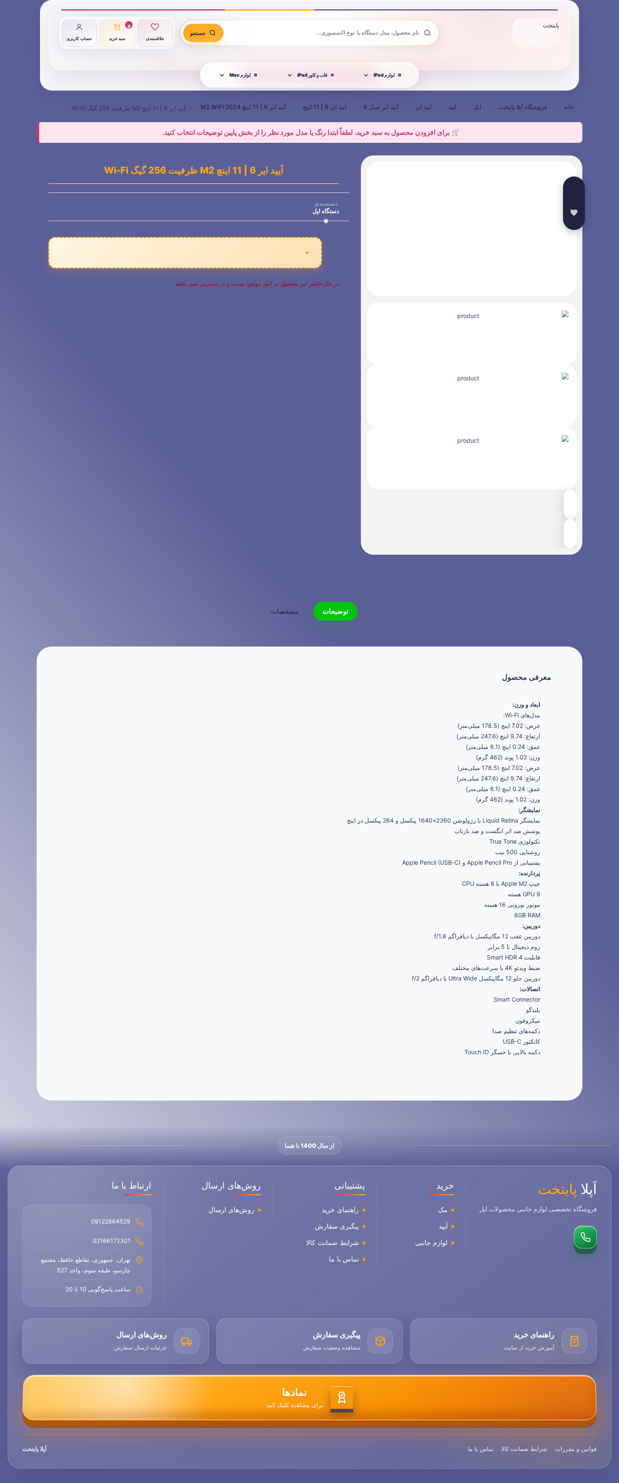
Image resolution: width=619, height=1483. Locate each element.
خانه (569, 106)
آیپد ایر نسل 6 (380, 106)
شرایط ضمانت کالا (332, 1242)
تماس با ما (344, 1259)
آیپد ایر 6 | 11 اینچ (325, 106)
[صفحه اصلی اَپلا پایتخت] (536, 33)
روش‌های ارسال (231, 1209)
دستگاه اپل (325, 210)
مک (443, 1209)
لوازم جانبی (431, 1242)
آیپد (452, 106)
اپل (477, 106)
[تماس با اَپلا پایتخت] (585, 1237)
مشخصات (285, 611)
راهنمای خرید (340, 1209)
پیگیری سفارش (337, 1226)
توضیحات (335, 611)
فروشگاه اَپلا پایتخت (522, 106)
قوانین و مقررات (576, 1448)
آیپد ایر (423, 106)
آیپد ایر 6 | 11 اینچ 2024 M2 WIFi (243, 106)
